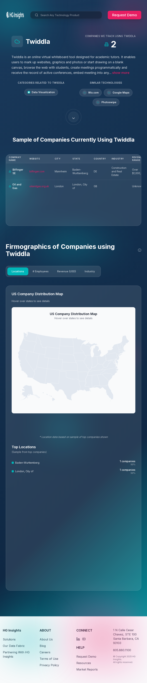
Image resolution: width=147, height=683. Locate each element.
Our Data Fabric (14, 646)
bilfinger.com (36, 171)
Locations (18, 271)
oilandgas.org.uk (39, 186)
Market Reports (87, 669)
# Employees (41, 271)
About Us (46, 639)
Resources (83, 663)
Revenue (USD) (66, 271)
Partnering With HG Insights (16, 654)
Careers (45, 652)
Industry (90, 271)
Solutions (9, 639)
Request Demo (124, 15)
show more (120, 73)
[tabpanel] (73, 438)
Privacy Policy (49, 665)
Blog (43, 646)
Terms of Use (49, 658)
